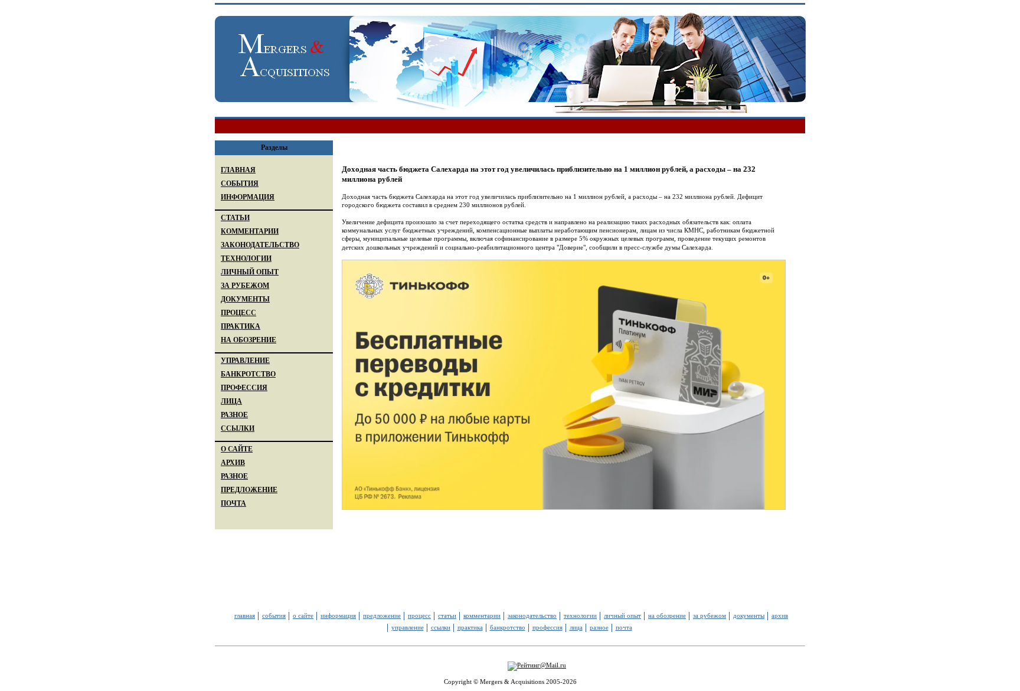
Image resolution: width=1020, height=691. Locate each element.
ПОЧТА (233, 503)
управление (407, 627)
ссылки (440, 627)
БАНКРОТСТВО (248, 374)
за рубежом (709, 615)
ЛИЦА (231, 401)
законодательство (532, 615)
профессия (547, 627)
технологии (580, 615)
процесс (419, 615)
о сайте (303, 615)
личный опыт (622, 615)
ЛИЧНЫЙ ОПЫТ (250, 272)
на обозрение (667, 615)
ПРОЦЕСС (238, 313)
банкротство (507, 627)
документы (748, 615)
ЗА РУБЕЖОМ (245, 285)
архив (779, 615)
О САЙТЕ (237, 449)
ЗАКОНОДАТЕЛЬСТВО (260, 245)
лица (576, 627)
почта (624, 627)
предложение (382, 615)
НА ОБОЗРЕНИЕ (248, 340)
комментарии (482, 615)
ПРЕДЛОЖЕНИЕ (249, 490)
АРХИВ (233, 463)
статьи (447, 615)
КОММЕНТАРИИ (250, 231)
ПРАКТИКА (240, 326)
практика (470, 627)
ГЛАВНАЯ (238, 170)
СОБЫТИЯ (240, 183)
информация (338, 615)
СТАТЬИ (235, 218)
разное (599, 627)
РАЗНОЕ (234, 415)
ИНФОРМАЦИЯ (247, 197)
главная (244, 615)
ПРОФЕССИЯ (244, 388)
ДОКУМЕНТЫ (245, 299)
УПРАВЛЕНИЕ (245, 360)
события (274, 615)
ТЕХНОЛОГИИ (246, 258)
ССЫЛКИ (237, 428)
